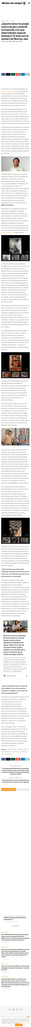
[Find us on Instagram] (21, 1009)
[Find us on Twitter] (13, 1009)
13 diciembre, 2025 (18, 888)
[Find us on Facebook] (10, 1009)
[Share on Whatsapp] (13, 74)
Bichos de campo (10, 856)
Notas (6, 20)
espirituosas (23, 751)
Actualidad (12, 20)
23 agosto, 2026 (5, 972)
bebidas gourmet (11, 749)
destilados (15, 751)
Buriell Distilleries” (7, 232)
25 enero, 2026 (18, 856)
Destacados (4, 947)
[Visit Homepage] (14, 3)
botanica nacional (23, 749)
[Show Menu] (29, 3)
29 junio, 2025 (15, 921)
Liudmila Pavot (10, 54)
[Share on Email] (18, 74)
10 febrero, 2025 (21, 54)
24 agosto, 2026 (5, 942)
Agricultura (7, 843)
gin (3, 754)
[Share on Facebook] (3, 74)
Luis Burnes (9, 754)
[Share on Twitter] (8, 74)
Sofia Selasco (9, 888)
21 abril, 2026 (16, 821)
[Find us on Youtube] (17, 1009)
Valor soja (4, 963)
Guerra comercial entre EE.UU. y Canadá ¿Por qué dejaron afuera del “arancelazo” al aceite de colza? (15, 968)
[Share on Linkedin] (23, 74)
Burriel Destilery (6, 751)
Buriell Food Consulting (8, 91)
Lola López (8, 921)
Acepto (19, 1025)
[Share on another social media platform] (27, 74)
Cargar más (15, 926)
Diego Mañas (9, 821)
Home (2, 20)
